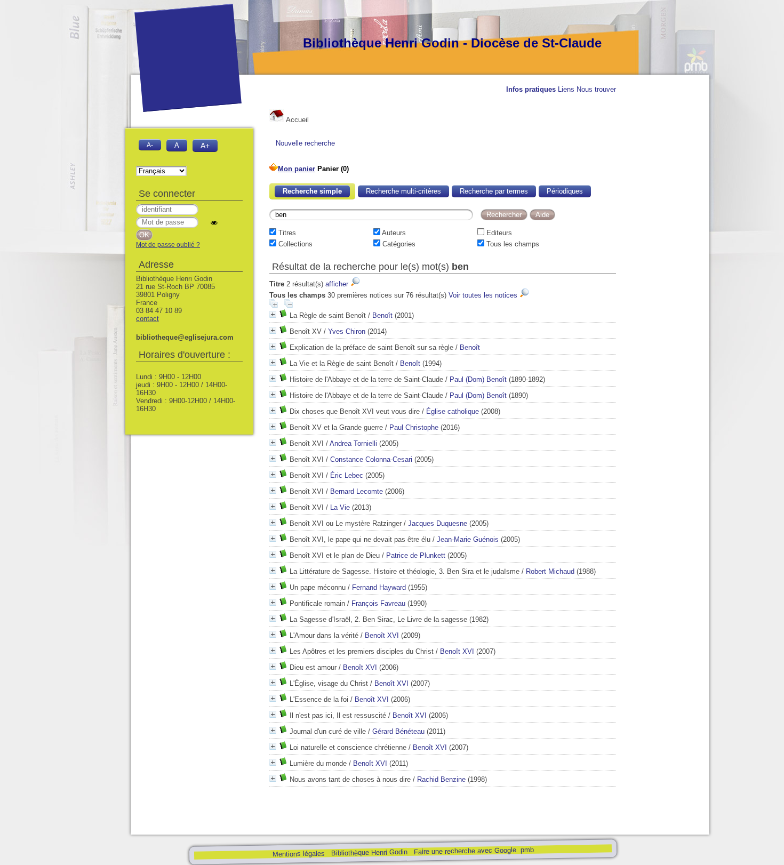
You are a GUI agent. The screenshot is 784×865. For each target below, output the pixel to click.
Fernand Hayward (379, 587)
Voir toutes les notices (484, 295)
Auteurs (393, 233)
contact (147, 319)
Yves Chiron (346, 331)
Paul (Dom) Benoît (478, 379)
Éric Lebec (346, 475)
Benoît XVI (382, 635)
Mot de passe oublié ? (168, 245)
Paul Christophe (413, 427)
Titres (286, 233)
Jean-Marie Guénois (468, 539)
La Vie (340, 507)
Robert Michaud (550, 571)
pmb (526, 850)
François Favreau (378, 603)
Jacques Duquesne (437, 523)
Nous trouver (596, 89)
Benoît (382, 315)
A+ (205, 145)
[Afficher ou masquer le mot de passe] (214, 222)
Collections (294, 244)
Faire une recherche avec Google (464, 850)
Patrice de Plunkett (415, 555)
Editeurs (498, 233)
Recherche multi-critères (403, 191)
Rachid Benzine (441, 779)
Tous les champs (511, 244)
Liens (566, 89)
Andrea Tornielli (353, 443)
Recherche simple (312, 191)
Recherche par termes (494, 191)
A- (150, 144)
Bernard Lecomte (356, 491)
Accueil (296, 120)
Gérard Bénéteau (398, 731)
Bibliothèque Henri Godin (369, 852)
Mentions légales (298, 854)
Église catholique (452, 411)
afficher (337, 284)
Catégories (397, 244)
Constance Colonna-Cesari (371, 459)
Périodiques (565, 191)
